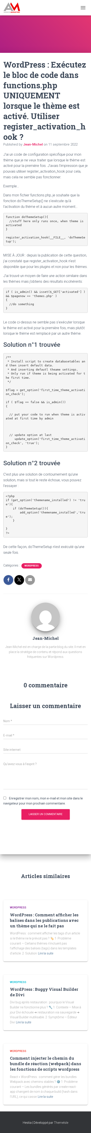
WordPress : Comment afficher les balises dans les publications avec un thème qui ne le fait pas (44, 920)
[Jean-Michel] (45, 616)
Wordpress (32, 566)
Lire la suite (45, 953)
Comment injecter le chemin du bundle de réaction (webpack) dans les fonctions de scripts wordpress (45, 1063)
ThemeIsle (61, 1122)
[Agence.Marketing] (13, 7)
